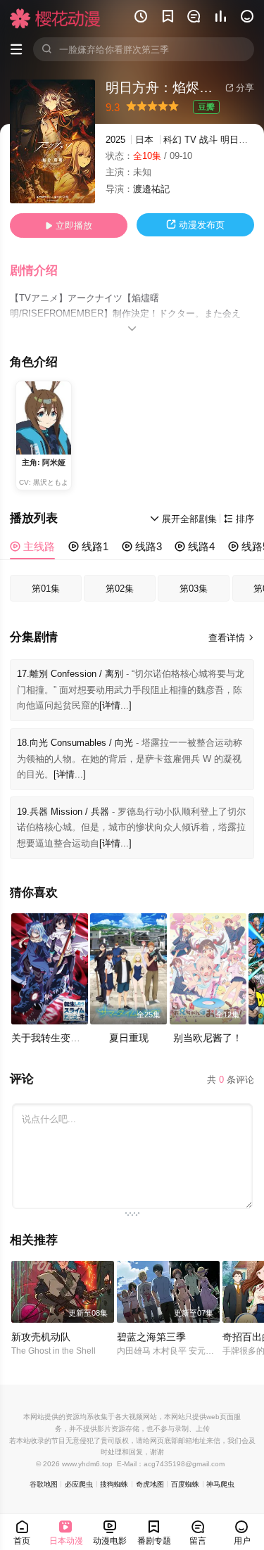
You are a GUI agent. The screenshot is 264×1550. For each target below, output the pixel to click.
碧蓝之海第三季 (151, 1336)
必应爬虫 (79, 1484)
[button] (40, 271)
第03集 (194, 588)
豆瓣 (206, 107)
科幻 (172, 139)
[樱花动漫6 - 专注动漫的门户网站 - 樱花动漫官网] (55, 18)
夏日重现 (129, 1037)
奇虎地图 (150, 1484)
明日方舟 (238, 139)
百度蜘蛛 (185, 1484)
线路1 (88, 546)
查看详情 (231, 638)
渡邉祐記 (151, 189)
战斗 (208, 139)
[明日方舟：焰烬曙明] (52, 141)
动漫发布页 (195, 225)
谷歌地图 (44, 1484)
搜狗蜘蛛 (114, 1484)
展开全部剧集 (183, 519)
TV (190, 139)
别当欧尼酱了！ (207, 1037)
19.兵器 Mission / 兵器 (63, 811)
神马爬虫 (220, 1484)
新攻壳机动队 (40, 1336)
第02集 (120, 588)
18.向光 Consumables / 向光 (75, 742)
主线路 (32, 546)
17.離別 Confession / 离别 (70, 673)
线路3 (142, 546)
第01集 (46, 588)
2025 (115, 139)
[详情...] (115, 705)
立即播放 (68, 225)
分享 (239, 87)
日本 (144, 139)
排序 (239, 519)
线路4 (195, 546)
